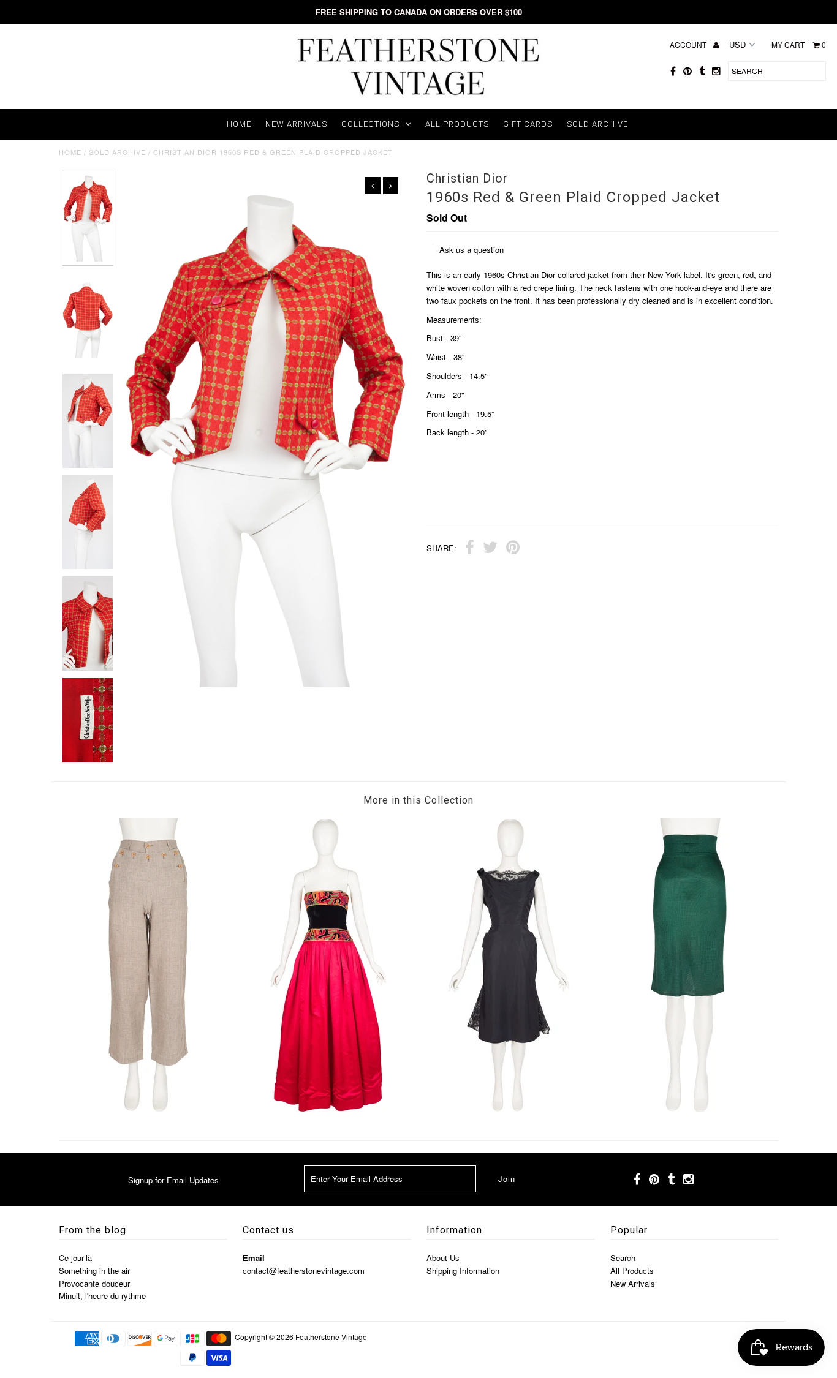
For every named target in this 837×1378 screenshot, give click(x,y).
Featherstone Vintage (331, 1336)
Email (254, 1257)
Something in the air (94, 1270)
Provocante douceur (94, 1283)
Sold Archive (597, 124)
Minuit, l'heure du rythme (102, 1295)
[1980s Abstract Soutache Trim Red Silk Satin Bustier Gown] (328, 1109)
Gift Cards (528, 124)
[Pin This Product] (513, 549)
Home (239, 124)
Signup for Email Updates (173, 1180)
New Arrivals (296, 124)
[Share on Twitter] (490, 549)
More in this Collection (418, 800)
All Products (457, 124)
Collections (370, 124)
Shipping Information (462, 1270)
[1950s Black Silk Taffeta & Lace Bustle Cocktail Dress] (508, 1109)
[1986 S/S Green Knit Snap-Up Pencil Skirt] (688, 1109)
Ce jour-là (75, 1257)
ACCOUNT (689, 44)
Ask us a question (471, 249)
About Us (443, 1257)
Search (622, 1257)
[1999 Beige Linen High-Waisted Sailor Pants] (148, 1109)
